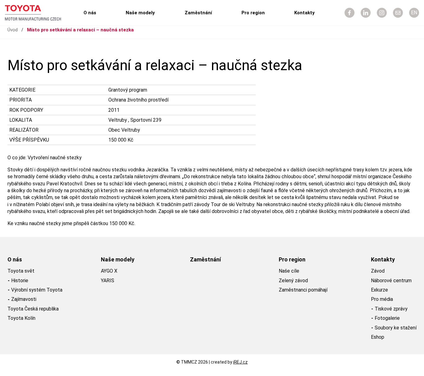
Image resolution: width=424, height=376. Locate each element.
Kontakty (304, 13)
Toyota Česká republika (33, 309)
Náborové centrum (391, 280)
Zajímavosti (23, 299)
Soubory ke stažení (396, 328)
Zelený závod (293, 280)
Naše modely (140, 13)
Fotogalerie (387, 318)
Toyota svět (20, 271)
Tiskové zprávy (391, 309)
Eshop (377, 337)
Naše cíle (289, 271)
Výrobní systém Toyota (36, 290)
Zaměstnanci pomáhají (303, 290)
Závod (378, 271)
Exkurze (379, 290)
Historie (19, 280)
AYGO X (109, 271)
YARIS (107, 280)
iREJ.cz (240, 362)
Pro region (253, 13)
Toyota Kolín (21, 318)
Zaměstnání (198, 13)
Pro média (382, 299)
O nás (89, 13)
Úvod (12, 30)
